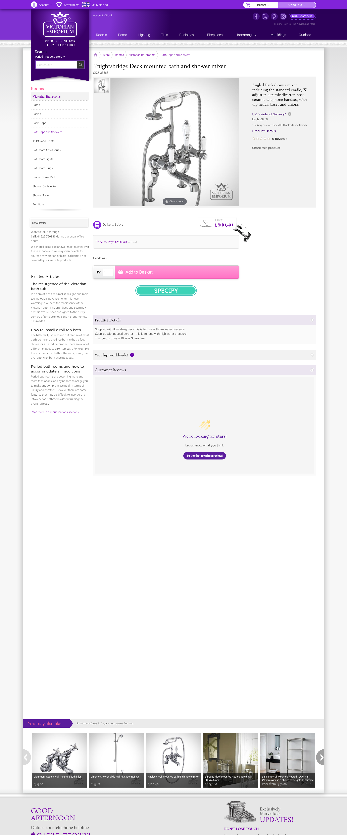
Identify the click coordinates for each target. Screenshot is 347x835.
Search (41, 51)
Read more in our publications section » (55, 412)
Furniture (38, 204)
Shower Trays (41, 195)
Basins (37, 114)
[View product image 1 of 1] (101, 85)
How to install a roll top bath (56, 330)
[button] (204, 320)
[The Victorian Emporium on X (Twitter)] (265, 16)
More (312, 24)
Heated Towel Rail (44, 177)
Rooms (37, 88)
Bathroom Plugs (43, 168)
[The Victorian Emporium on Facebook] (256, 16)
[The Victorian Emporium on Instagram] (283, 16)
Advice (300, 24)
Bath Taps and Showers (47, 132)
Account (98, 15)
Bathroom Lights (43, 159)
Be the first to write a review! (205, 455)
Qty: (98, 272)
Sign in (109, 15)
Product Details (264, 131)
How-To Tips (289, 24)
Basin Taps (39, 123)
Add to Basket (139, 272)
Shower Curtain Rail (45, 186)
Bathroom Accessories (47, 150)
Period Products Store (49, 56)
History (278, 24)
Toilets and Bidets (43, 141)
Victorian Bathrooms (47, 96)
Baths (36, 104)
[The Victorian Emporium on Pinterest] (274, 16)
